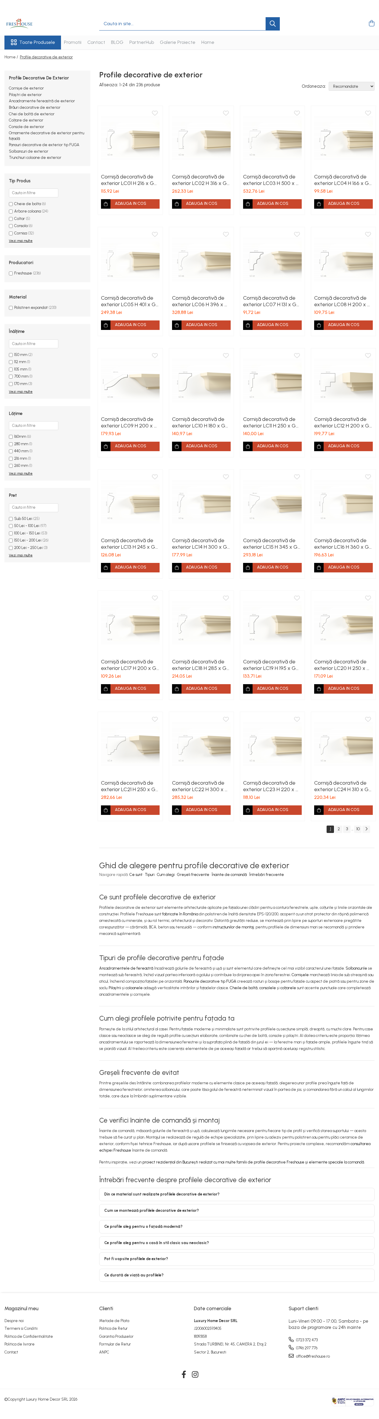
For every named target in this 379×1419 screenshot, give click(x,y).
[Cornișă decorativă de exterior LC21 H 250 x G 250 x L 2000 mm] (130, 744)
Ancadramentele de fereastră (126, 968)
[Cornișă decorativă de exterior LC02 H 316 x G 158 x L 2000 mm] (201, 138)
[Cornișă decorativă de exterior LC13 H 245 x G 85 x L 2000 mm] (130, 502)
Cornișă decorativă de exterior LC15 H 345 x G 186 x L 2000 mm (270, 543)
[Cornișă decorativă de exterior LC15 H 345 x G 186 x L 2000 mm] (272, 502)
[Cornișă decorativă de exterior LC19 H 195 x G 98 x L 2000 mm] (272, 623)
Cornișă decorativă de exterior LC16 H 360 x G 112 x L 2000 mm (341, 543)
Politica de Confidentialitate (28, 1336)
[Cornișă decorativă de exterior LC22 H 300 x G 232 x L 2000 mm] (201, 744)
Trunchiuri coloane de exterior (35, 157)
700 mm (21, 376)
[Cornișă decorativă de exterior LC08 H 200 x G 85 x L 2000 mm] (343, 259)
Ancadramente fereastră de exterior (42, 101)
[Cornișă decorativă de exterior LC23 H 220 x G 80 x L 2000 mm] (272, 744)
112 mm (20, 362)
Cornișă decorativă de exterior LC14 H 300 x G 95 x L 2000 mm (199, 543)
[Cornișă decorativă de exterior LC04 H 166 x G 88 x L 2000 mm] (343, 138)
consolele (267, 988)
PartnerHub (141, 42)
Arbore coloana (27, 211)
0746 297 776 (306, 1348)
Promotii (72, 42)
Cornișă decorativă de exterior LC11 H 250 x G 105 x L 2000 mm (269, 422)
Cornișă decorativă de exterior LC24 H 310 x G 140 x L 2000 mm (341, 786)
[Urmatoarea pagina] (366, 829)
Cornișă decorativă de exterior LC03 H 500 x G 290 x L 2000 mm (271, 179)
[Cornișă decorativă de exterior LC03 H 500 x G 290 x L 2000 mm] (272, 138)
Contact (96, 42)
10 (358, 828)
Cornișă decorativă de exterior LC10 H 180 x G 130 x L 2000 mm (198, 422)
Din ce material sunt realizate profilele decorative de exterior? (161, 1194)
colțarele (288, 988)
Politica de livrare (19, 1344)
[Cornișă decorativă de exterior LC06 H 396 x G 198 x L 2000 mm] (201, 259)
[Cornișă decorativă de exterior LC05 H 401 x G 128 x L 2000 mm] (130, 259)
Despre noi (14, 1321)
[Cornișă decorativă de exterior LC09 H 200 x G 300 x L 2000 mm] (130, 380)
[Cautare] (273, 24)
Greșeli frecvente (193, 874)
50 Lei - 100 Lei (26, 525)
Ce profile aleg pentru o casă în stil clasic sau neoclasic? (156, 1243)
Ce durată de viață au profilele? (133, 1275)
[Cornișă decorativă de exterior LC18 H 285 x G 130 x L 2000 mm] (201, 623)
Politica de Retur (113, 1328)
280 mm (21, 444)
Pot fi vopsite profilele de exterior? (136, 1259)
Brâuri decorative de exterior (34, 107)
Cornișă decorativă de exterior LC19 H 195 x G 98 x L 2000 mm (269, 664)
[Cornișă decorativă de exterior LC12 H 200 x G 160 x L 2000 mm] (343, 380)
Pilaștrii (115, 988)
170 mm (20, 384)
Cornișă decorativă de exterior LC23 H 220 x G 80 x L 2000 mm (271, 786)
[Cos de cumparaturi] (371, 23)
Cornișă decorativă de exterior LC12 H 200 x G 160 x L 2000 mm (341, 422)
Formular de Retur (115, 1344)
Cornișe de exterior (26, 88)
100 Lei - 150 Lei (27, 533)
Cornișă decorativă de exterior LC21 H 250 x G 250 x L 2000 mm (128, 786)
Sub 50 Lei (23, 518)
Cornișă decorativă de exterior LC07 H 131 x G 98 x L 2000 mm (269, 301)
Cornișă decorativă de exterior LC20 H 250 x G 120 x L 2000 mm (342, 664)
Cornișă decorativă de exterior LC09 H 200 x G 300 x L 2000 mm (129, 422)
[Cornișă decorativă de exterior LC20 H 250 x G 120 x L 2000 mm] (343, 623)
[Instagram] (195, 1374)
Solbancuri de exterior (28, 151)
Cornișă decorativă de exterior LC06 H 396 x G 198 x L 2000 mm (200, 301)
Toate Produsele (37, 42)
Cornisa (20, 233)
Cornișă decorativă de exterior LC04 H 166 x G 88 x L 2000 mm (341, 179)
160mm (20, 436)
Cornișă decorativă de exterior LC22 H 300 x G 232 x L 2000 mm (200, 786)
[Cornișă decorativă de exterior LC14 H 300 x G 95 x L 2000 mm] (201, 502)
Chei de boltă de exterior (31, 114)
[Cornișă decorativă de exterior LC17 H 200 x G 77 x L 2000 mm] (130, 623)
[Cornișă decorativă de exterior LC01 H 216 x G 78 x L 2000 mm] (130, 138)
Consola (21, 226)
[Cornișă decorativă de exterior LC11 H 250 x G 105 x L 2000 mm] (272, 380)
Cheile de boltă (244, 988)
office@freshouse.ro (312, 1356)
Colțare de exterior (26, 120)
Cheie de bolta (27, 204)
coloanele (134, 988)
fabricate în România (180, 914)
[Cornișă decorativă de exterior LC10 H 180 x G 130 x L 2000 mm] (201, 380)
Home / (11, 57)
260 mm (21, 465)
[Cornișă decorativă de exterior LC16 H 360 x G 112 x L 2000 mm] (343, 502)
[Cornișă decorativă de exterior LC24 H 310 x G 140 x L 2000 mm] (343, 744)
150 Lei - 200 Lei (27, 540)
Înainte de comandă (229, 874)
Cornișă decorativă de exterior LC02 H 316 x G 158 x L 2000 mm (199, 179)
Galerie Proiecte (177, 42)
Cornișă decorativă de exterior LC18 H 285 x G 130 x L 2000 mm (199, 664)
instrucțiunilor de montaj (233, 927)
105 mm (20, 369)
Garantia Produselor (116, 1336)
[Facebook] (184, 1374)
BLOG (117, 42)
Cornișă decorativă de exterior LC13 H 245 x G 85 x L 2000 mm (128, 543)
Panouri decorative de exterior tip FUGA (44, 145)
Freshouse (23, 273)
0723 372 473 (306, 1340)
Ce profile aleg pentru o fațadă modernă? (143, 1226)
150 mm (20, 354)
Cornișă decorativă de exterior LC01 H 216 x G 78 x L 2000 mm (127, 179)
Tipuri (150, 874)
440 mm (21, 451)
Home (207, 42)
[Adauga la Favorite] (155, 113)
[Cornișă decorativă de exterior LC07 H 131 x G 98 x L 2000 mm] (272, 259)
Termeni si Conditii (21, 1328)
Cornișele (300, 975)
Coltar (19, 218)
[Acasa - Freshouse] (34, 23)
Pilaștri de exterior (25, 94)
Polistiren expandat (31, 307)
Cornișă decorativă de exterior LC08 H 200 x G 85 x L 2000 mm (342, 301)
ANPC (104, 1352)
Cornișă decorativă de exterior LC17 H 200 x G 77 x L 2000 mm (128, 664)
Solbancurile (356, 968)
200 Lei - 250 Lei (28, 547)
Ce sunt (135, 874)
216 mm (20, 458)
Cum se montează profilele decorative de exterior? (151, 1210)
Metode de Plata (114, 1321)
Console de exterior (26, 126)
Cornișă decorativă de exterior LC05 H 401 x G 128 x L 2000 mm (128, 301)
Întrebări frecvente (266, 874)
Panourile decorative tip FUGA (210, 981)
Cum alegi (166, 874)
